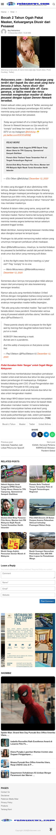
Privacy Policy (6, 802)
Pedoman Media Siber (9, 799)
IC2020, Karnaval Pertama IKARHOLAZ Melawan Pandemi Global (43, 446)
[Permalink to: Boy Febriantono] (3, 31)
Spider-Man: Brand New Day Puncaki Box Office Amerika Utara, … (28, 733)
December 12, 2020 (38, 178)
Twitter (32, 424)
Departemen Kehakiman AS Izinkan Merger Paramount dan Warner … (30, 774)
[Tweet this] (40, 434)
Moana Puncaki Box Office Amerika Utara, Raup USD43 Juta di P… (30, 763)
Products (4, 805)
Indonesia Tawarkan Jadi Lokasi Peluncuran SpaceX (12, 445)
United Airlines (45, 424)
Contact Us (5, 792)
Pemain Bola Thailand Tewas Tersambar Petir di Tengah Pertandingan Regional (26, 159)
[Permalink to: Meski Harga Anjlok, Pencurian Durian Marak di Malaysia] (14, 540)
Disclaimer (5, 795)
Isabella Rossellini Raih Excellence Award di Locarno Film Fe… (31, 742)
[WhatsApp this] (52, 434)
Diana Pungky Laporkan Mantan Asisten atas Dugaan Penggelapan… (31, 753)
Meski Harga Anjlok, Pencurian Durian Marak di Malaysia (13, 553)
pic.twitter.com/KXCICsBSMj (17, 135)
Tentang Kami (6, 809)
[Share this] (34, 434)
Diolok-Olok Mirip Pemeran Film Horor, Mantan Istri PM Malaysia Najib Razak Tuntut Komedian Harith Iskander (28, 167)
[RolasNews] (28, 3)
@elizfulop (30, 131)
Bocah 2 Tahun (8, 424)
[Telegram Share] (46, 434)
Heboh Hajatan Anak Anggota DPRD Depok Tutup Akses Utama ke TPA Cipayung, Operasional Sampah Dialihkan (26, 150)
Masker (22, 424)
